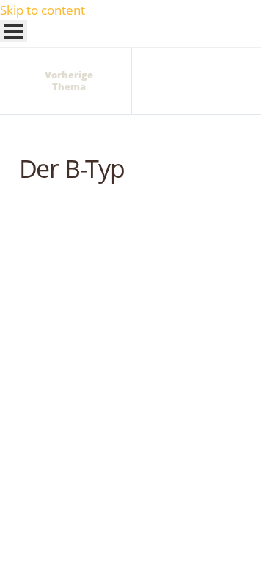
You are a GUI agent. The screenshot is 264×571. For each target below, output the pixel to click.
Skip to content (42, 9)
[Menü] (13, 31)
